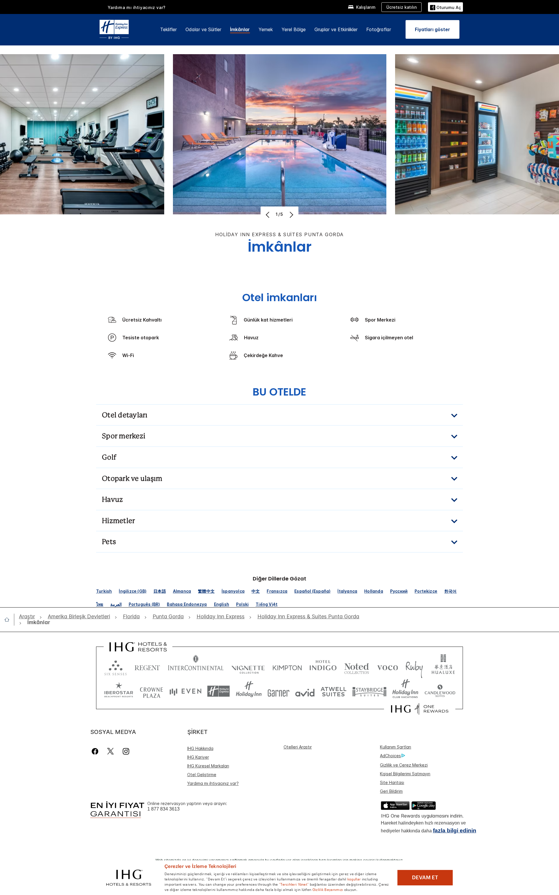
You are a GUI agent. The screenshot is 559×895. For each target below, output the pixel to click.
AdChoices (390, 755)
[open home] (9, 619)
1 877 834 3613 (163, 808)
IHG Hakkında (200, 748)
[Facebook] (96, 751)
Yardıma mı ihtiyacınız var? (137, 7)
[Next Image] (290, 214)
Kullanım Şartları (395, 746)
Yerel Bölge (294, 29)
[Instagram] (126, 751)
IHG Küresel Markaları (208, 765)
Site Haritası (392, 782)
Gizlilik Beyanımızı (327, 889)
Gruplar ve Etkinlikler (336, 29)
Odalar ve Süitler (203, 29)
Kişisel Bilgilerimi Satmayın (405, 773)
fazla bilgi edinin (454, 830)
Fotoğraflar (378, 29)
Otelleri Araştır (298, 746)
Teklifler (168, 29)
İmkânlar (240, 29)
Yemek (266, 29)
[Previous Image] (268, 214)
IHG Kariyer (198, 757)
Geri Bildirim (391, 791)
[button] (445, 6)
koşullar (354, 878)
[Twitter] (110, 751)
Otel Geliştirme (201, 774)
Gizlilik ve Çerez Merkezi (404, 764)
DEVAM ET (425, 877)
